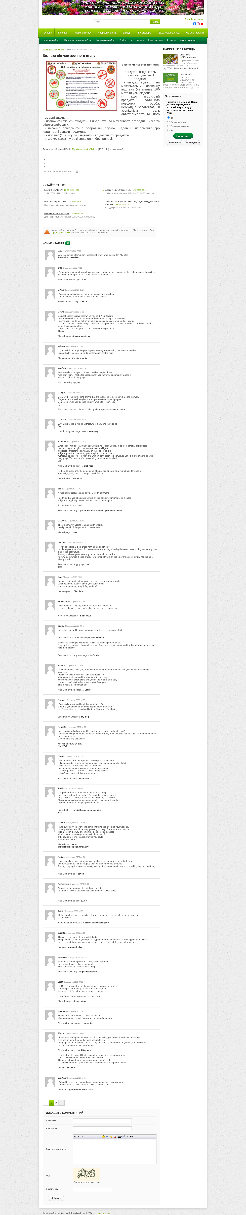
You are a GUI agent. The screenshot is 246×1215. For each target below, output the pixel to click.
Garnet (61, 521)
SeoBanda (94, 655)
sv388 (84, 901)
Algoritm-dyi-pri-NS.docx (84, 149)
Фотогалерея (145, 32)
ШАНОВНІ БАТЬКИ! (53, 190)
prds (60, 268)
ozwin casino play (90, 431)
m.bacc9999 (85, 616)
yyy (78, 382)
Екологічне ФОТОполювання (188, 56)
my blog (85, 717)
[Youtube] (202, 23)
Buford (61, 290)
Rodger (61, 857)
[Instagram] (198, 23)
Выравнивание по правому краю (99, 1137)
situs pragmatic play (82, 336)
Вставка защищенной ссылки (111, 1137)
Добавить (56, 1198)
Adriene (61, 346)
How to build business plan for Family (73, 845)
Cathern (62, 420)
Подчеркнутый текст (83, 1137)
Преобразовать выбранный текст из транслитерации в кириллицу (127, 1137)
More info (77, 478)
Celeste (61, 823)
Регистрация (197, 19)
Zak (59, 489)
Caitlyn (61, 393)
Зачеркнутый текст (86, 1137)
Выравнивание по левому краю (91, 1137)
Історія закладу (83, 32)
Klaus (60, 665)
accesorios (83, 778)
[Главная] (66, 26)
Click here (88, 466)
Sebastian (62, 601)
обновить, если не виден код (86, 1182)
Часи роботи (186, 74)
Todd (60, 788)
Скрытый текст (120, 1137)
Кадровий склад (107, 32)
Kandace (62, 442)
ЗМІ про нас (126, 40)
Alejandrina (63, 884)
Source (88, 690)
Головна (47, 32)
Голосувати (183, 136)
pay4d (81, 874)
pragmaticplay (75, 947)
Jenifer (61, 543)
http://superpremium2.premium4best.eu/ (103, 510)
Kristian (61, 1011)
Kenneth (62, 727)
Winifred (62, 368)
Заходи (127, 32)
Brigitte (61, 933)
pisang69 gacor (89, 972)
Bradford (62, 1078)
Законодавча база (169, 32)
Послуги (140, 40)
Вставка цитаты (124, 1137)
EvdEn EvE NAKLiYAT (82, 1089)
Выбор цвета (115, 1137)
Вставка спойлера (131, 1137)
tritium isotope (80, 1001)
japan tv (83, 301)
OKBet (61, 251)
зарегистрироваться (60, 233)
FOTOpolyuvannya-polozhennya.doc (183, 68)
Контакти (171, 40)
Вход (187, 19)
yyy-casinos (88, 1023)
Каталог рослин (195, 32)
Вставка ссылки (107, 1137)
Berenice (62, 957)
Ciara (60, 911)
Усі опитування (193, 143)
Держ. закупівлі (155, 40)
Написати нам (103, 1213)
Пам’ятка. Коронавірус (55, 202)
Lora (60, 577)
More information (80, 358)
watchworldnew (96, 638)
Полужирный (75, 1137)
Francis (61, 700)
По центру (95, 1137)
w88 (75, 532)
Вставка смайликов (103, 1137)
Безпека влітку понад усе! (56, 213)
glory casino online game (97, 923)
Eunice (61, 626)
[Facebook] (194, 23)
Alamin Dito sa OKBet (68, 257)
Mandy (61, 1033)
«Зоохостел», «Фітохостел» (118, 190)
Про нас (62, 32)
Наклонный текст (79, 1137)
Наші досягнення (187, 40)
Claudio (61, 756)
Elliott (60, 982)
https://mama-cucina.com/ (112, 409)
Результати (175, 143)
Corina (61, 312)
